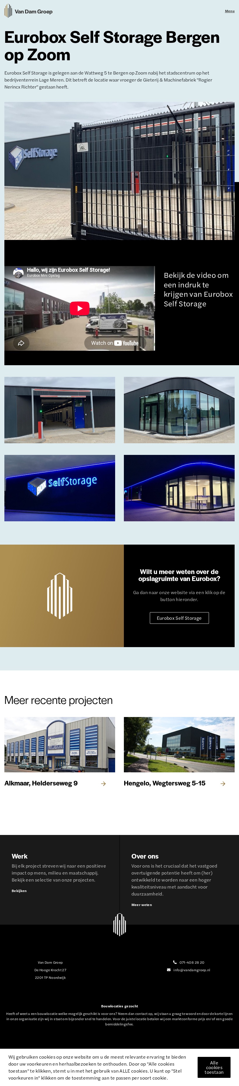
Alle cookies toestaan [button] (214, 1067)
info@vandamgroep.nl (191, 969)
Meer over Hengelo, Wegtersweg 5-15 (179, 752)
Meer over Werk (59, 880)
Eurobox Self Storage (179, 617)
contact (141, 1013)
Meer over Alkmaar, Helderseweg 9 (59, 752)
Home (28, 10)
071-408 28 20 (192, 962)
